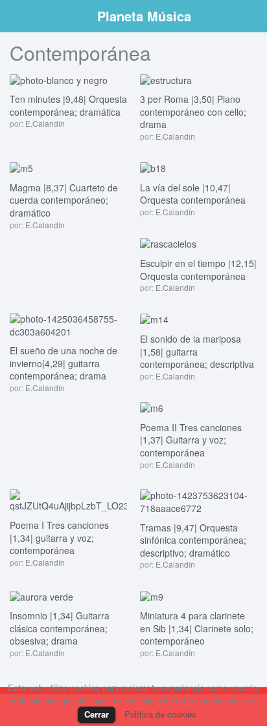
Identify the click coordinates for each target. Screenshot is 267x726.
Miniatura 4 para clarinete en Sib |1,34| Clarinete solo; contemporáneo (196, 628)
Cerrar (96, 714)
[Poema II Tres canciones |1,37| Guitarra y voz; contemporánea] (151, 407)
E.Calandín (45, 123)
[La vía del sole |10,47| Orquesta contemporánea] (153, 167)
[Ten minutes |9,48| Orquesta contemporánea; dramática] (59, 78)
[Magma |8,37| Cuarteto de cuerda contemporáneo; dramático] (21, 167)
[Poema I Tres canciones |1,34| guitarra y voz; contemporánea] (68, 499)
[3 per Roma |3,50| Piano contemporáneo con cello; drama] (166, 78)
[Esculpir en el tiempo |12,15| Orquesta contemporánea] (168, 243)
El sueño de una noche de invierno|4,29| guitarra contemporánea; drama (63, 363)
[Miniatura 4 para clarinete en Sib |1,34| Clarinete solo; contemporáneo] (151, 595)
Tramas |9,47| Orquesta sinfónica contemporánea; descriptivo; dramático (193, 540)
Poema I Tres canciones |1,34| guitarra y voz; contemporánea (59, 537)
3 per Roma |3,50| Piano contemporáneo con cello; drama (193, 111)
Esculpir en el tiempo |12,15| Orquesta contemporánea (198, 270)
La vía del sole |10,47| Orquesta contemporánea (193, 194)
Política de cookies (160, 714)
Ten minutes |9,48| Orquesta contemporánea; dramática (68, 105)
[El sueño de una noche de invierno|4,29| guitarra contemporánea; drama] (68, 323)
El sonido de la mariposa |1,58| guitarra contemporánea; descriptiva (197, 351)
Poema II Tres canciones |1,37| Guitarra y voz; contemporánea (191, 440)
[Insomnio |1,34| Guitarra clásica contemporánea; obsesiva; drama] (41, 595)
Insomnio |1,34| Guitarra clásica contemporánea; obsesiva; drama (60, 628)
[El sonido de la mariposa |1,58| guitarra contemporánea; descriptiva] (154, 318)
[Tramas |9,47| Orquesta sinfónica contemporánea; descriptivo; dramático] (198, 501)
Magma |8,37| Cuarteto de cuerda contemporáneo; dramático (64, 200)
